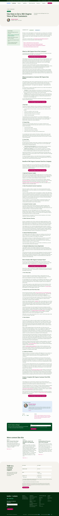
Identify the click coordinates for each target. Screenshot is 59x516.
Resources (38, 3)
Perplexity (38, 30)
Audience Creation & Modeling (38, 415)
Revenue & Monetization (32, 506)
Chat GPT (32, 30)
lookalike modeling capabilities (31, 346)
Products (19, 3)
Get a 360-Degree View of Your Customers (37, 56)
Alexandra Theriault (14, 19)
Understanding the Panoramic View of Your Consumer (44, 442)
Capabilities (24, 3)
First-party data (48, 286)
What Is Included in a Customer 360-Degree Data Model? (33, 44)
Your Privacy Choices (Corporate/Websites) (33, 514)
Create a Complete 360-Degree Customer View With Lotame (12, 43)
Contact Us (49, 3)
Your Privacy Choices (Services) (44, 514)
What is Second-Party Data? (12, 441)
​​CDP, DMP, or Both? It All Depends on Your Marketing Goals (28, 442)
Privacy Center (25, 514)
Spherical (36, 301)
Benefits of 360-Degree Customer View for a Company (13, 38)
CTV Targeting (31, 502)
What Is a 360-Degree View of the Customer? (31, 42)
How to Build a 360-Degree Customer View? (31, 46)
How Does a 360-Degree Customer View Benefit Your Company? (34, 45)
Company (43, 3)
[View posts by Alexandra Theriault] (8, 20)
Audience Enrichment (47, 415)
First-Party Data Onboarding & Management (40, 417)
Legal (51, 514)
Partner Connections (32, 3)
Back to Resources (10, 9)
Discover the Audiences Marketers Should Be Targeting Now (21, 0)
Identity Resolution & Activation (33, 505)
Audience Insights (37, 416)
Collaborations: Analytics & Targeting (45, 416)
